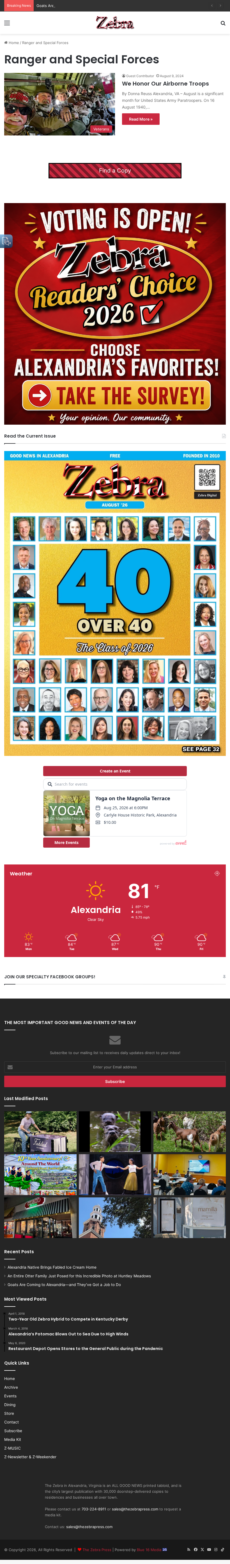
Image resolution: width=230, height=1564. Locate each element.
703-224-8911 (94, 1509)
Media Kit (12, 1439)
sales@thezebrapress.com (135, 1509)
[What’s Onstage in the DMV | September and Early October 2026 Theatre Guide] (115, 1174)
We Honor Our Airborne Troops (165, 84)
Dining (9, 1404)
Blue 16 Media (149, 1549)
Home (13, 42)
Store (9, 1413)
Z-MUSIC (12, 1448)
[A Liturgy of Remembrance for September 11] (115, 1217)
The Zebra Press (96, 1549)
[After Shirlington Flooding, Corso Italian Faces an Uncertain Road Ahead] (40, 1217)
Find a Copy (115, 170)
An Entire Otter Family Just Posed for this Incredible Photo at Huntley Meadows (79, 1276)
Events (10, 1396)
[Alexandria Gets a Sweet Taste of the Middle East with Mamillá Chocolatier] (189, 1217)
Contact (11, 1422)
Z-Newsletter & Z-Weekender (30, 1457)
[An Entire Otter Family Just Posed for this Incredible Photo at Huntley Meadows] (115, 1131)
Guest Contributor (140, 76)
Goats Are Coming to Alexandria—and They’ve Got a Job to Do (91, 5)
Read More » (141, 119)
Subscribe (13, 1431)
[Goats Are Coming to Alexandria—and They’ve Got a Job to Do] (189, 1131)
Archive (11, 1387)
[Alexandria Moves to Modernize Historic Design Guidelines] (189, 1174)
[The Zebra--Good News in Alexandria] (115, 22)
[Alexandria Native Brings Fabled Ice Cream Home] (40, 1131)
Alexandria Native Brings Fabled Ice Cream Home (52, 1267)
